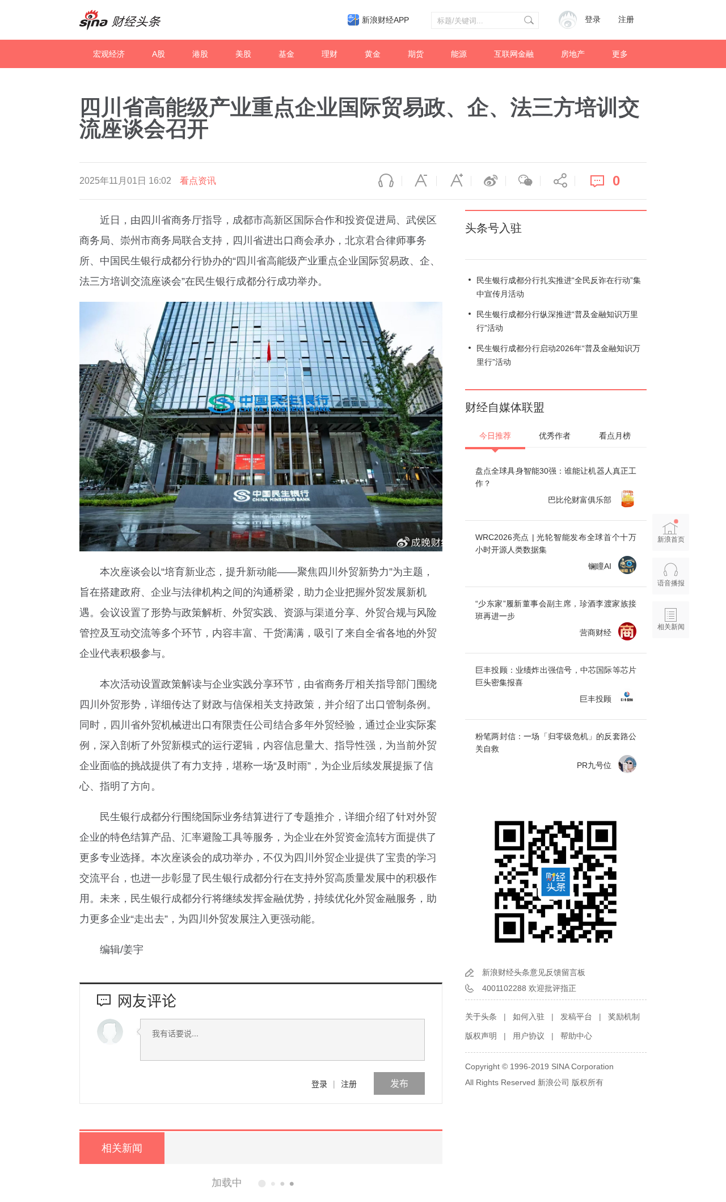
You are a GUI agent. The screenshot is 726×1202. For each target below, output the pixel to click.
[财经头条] (120, 20)
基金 (286, 53)
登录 (319, 1083)
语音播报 (385, 180)
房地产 (573, 53)
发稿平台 (576, 1016)
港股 (200, 53)
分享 (558, 180)
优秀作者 (555, 435)
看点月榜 (615, 435)
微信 (523, 180)
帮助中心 (576, 1035)
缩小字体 (419, 180)
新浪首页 (671, 539)
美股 (243, 53)
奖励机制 (624, 1016)
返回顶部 (671, 670)
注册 (626, 19)
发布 (399, 1083)
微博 (488, 180)
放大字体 (454, 180)
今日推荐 (495, 435)
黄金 (373, 53)
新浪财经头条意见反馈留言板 (533, 972)
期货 (416, 53)
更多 (620, 53)
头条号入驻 (493, 228)
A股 (158, 53)
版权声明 (481, 1035)
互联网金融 (514, 53)
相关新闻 (122, 1148)
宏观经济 (109, 53)
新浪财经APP (385, 19)
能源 (459, 53)
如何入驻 (528, 1016)
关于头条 (481, 1016)
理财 (329, 53)
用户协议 (528, 1035)
